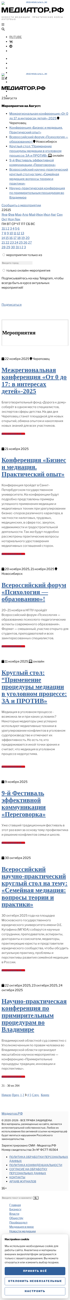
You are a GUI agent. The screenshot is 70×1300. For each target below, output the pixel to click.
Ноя (11, 219)
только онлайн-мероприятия (28, 270)
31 (3, 228)
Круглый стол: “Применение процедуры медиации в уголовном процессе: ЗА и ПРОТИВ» (35, 150)
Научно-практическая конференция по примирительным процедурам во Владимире (37, 192)
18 (19, 238)
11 (15, 233)
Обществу (17, 68)
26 (25, 242)
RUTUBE (15, 37)
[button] (35, 1198)
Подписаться (12, 305)
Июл (47, 214)
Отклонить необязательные (35, 1281)
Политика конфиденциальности (35, 1165)
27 (30, 242)
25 (21, 242)
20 (27, 238)
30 (13, 247)
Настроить (35, 1291)
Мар (18, 214)
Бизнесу (16, 58)
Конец (45, 1095)
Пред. (15, 1095)
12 (18, 233)
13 (22, 233)
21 (3, 242)
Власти (15, 63)
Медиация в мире (23, 77)
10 (11, 233)
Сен (60, 214)
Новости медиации (25, 82)
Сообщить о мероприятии (21, 205)
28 (4, 247)
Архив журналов (22, 1181)
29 (8, 247)
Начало (6, 1095)
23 (12, 242)
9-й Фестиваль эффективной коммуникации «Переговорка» (24, 804)
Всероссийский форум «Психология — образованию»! (34, 592)
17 (15, 238)
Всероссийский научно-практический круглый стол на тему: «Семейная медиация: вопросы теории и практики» (34, 887)
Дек (17, 219)
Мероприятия (20, 91)
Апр (25, 214)
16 (11, 238)
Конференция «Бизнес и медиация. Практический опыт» (34, 467)
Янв (4, 214)
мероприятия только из (24, 255)
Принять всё (35, 1270)
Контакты (17, 1177)
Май (32, 214)
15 (7, 238)
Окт (4, 219)
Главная (15, 1205)
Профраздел (19, 72)
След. (35, 1095)
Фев (11, 214)
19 (23, 238)
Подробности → (13, 434)
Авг (53, 214)
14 (3, 238)
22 (7, 242)
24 (16, 242)
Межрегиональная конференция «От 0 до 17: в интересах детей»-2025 (34, 380)
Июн (39, 214)
